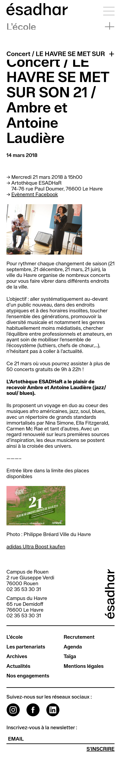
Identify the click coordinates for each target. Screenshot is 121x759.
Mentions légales (84, 666)
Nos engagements (27, 676)
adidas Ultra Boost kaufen (35, 546)
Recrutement (79, 637)
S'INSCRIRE (100, 749)
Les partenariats (25, 647)
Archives (16, 656)
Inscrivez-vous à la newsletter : (41, 727)
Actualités (18, 666)
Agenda (73, 647)
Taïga (70, 656)
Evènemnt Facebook (34, 194)
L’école (21, 27)
